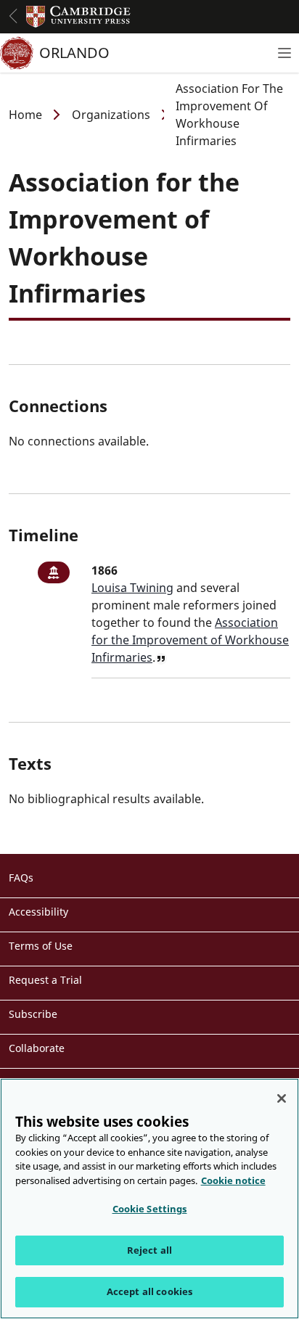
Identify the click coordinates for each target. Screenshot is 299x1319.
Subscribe (33, 1014)
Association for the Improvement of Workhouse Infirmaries (190, 640)
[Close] (282, 1098)
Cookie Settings (149, 1208)
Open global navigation (13, 16)
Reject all (149, 1250)
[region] (149, 1198)
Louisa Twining (132, 588)
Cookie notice (233, 1180)
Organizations (111, 115)
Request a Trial (45, 980)
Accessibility (38, 912)
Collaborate (37, 1048)
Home (25, 115)
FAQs (21, 877)
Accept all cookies (149, 1291)
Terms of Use (41, 946)
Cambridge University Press (78, 17)
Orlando (74, 52)
